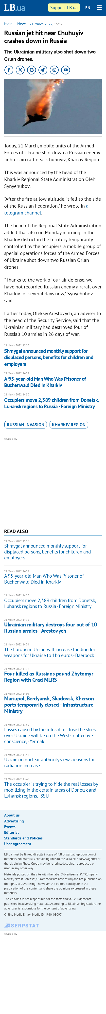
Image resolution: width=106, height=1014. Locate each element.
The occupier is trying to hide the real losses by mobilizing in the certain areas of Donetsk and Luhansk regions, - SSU (51, 790)
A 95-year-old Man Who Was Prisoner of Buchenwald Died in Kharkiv (45, 382)
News (22, 23)
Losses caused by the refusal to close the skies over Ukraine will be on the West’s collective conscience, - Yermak (49, 735)
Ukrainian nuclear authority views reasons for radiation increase (49, 762)
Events (10, 826)
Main (8, 23)
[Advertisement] (53, 482)
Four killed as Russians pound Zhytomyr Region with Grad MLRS (48, 676)
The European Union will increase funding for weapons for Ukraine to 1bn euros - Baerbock (49, 652)
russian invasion (25, 424)
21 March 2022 (41, 24)
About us (12, 815)
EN (87, 7)
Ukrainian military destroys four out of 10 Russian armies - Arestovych (50, 627)
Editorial (11, 832)
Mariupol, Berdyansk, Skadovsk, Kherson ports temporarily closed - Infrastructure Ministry (49, 704)
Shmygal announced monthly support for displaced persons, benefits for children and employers (48, 357)
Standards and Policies (23, 838)
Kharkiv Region (69, 424)
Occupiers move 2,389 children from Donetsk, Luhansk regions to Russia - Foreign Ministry (51, 403)
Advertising (14, 820)
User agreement (17, 843)
